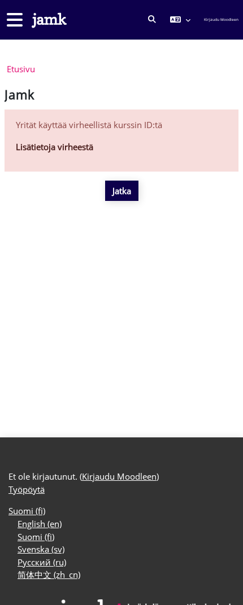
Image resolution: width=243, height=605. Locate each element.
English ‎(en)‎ (40, 523)
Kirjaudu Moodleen (221, 19)
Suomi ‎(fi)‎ (26, 510)
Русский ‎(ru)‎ (42, 562)
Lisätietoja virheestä (54, 146)
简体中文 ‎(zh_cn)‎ (49, 574)
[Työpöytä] (48, 20)
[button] (152, 20)
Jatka (121, 190)
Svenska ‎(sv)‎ (41, 549)
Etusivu (21, 68)
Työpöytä (26, 489)
